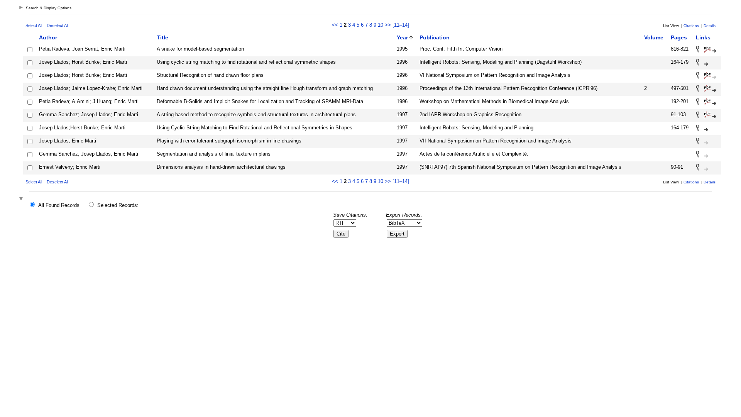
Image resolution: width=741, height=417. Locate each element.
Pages (679, 37)
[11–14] (400, 25)
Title (162, 37)
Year (402, 37)
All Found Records (59, 205)
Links (703, 37)
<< (335, 25)
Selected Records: (118, 205)
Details (710, 26)
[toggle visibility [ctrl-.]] (22, 199)
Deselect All (57, 25)
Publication (435, 37)
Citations (691, 26)
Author (48, 37)
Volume (653, 37)
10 (380, 25)
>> (388, 25)
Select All (33, 25)
